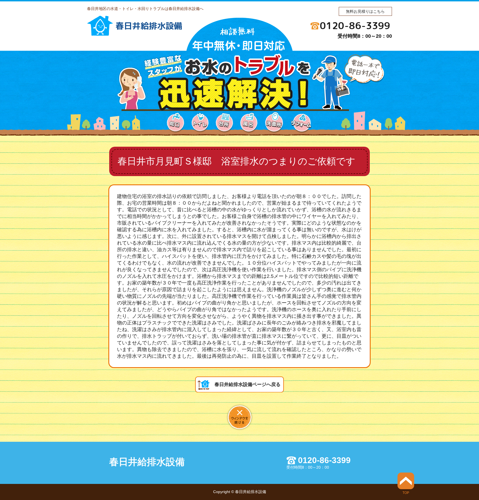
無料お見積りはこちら (365, 11)
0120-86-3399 (355, 25)
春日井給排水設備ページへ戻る (248, 384)
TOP (405, 492)
